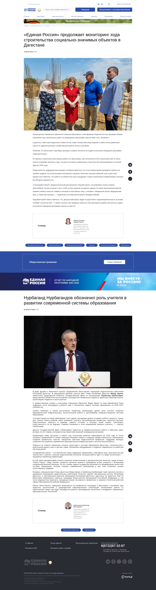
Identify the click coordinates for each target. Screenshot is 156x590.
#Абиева (91, 245)
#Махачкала (125, 245)
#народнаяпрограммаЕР (74, 245)
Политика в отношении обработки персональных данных (42, 581)
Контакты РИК (31, 548)
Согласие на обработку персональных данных (39, 583)
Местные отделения (77, 16)
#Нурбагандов (89, 530)
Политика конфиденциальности (34, 580)
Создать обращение (114, 262)
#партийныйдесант (55, 245)
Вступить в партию (125, 16)
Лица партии (40, 16)
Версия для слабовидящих (124, 4)
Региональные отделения (87, 543)
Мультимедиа (109, 16)
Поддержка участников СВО (78, 21)
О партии (26, 16)
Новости (47, 26)
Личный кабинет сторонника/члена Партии (114, 10)
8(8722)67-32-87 (113, 546)
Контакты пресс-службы (60, 548)
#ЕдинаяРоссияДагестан (35, 245)
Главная (26, 26)
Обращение (85, 10)
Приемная (94, 16)
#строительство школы (108, 245)
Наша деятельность (58, 16)
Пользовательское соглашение (34, 578)
